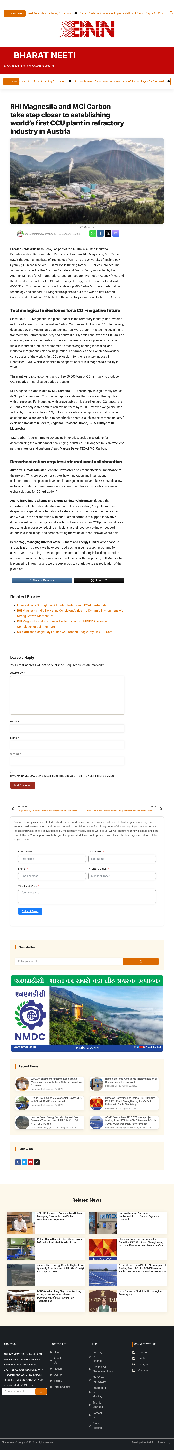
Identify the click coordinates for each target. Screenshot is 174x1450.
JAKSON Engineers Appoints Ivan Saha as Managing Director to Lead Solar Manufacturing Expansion (57, 1082)
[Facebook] (18, 1162)
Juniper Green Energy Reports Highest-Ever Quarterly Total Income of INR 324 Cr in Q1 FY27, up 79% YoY (54, 1120)
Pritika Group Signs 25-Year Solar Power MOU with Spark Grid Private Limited (56, 1099)
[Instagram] (37, 1162)
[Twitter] (24, 1162)
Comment (17, 673)
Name (14, 721)
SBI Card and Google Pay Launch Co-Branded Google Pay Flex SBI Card (64, 632)
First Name (25, 851)
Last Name (95, 851)
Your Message (27, 886)
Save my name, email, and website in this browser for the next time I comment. (63, 776)
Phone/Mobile (97, 868)
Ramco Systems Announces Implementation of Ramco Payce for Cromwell (93, 13)
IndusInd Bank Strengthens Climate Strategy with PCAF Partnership (62, 605)
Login (169, 1442)
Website (15, 754)
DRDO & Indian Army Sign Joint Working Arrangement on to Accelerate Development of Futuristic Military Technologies (59, 1296)
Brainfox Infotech (155, 1442)
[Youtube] (30, 1162)
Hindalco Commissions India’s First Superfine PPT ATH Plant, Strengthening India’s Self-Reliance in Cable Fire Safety (130, 1101)
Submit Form (30, 911)
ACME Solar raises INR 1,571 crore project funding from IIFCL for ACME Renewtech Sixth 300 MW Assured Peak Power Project (130, 1120)
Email (14, 737)
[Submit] (141, 961)
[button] (171, 12)
